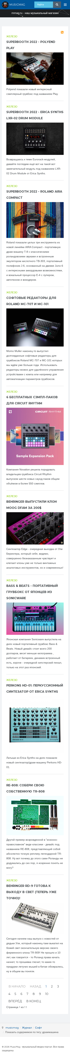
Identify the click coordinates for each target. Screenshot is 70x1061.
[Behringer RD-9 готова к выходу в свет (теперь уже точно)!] (35, 918)
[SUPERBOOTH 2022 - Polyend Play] (35, 68)
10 (46, 994)
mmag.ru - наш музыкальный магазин (35, 13)
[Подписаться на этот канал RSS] (62, 32)
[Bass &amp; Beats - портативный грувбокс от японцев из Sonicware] (35, 619)
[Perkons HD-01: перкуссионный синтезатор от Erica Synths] (35, 724)
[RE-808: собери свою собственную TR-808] (35, 815)
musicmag (12, 1027)
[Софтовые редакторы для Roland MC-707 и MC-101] (35, 327)
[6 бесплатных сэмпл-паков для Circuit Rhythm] (35, 436)
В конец (33, 1001)
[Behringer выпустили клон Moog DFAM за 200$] (35, 528)
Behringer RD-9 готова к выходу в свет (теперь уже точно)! (31, 892)
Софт (38, 1027)
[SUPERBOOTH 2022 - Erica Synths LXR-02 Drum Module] (35, 139)
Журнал (27, 1027)
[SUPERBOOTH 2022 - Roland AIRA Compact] (35, 220)
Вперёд (15, 1001)
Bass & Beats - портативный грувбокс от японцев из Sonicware (32, 592)
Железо (11, 36)
